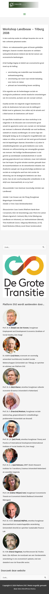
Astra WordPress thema (26, 589)
